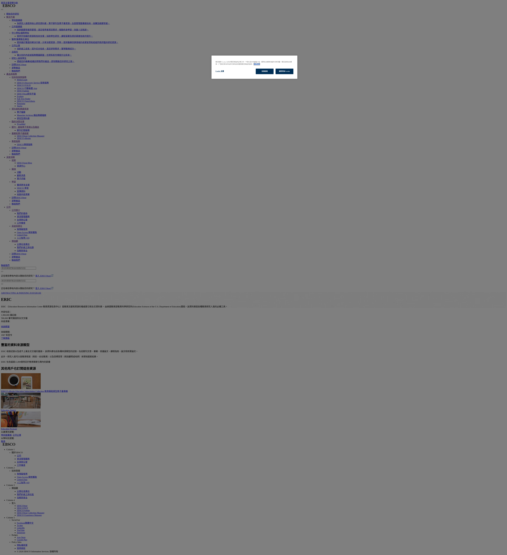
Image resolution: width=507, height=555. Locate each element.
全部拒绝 (265, 71)
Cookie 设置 (219, 71)
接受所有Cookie (284, 71)
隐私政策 (257, 64)
